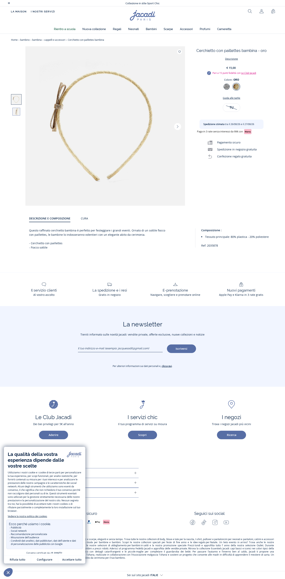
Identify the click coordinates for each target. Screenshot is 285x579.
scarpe (92, 539)
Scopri (142, 435)
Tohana (90, 554)
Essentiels (216, 548)
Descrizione (231, 58)
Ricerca (231, 435)
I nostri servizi (43, 11)
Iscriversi (181, 348)
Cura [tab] (84, 218)
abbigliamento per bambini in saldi (130, 545)
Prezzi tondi (194, 545)
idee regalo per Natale (205, 542)
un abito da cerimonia (93, 557)
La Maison (19, 11)
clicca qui (167, 366)
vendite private (179, 548)
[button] (64, 29)
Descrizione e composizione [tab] (49, 218)
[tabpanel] (151, 239)
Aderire (53, 435)
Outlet (260, 545)
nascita (190, 539)
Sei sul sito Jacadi (142, 575)
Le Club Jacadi (248, 73)
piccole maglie (135, 551)
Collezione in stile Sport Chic (142, 3)
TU (232, 107)
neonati (236, 539)
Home (14, 39)
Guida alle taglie (231, 98)
